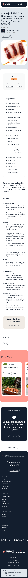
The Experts (5, 483)
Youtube (4, 530)
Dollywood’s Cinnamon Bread (11, 367)
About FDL (4, 514)
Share (15, 325)
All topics (4, 506)
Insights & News (6, 496)
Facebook (4, 527)
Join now (15, 470)
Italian (20, 86)
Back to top (11, 447)
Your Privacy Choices (14, 562)
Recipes (4, 499)
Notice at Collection (14, 565)
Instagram (5, 525)
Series (3, 501)
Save (6, 36)
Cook (8, 373)
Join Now (15, 436)
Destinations (5, 486)
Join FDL (4, 516)
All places (4, 488)
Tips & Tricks (5, 503)
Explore (7, 455)
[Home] (6, 4)
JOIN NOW (8, 575)
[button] (18, 4)
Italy (5, 343)
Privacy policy (14, 560)
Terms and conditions (14, 557)
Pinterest (4, 532)
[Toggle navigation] (24, 4)
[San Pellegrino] (20, 552)
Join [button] (21, 4)
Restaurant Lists (6, 481)
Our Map (4, 479)
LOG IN (14, 575)
